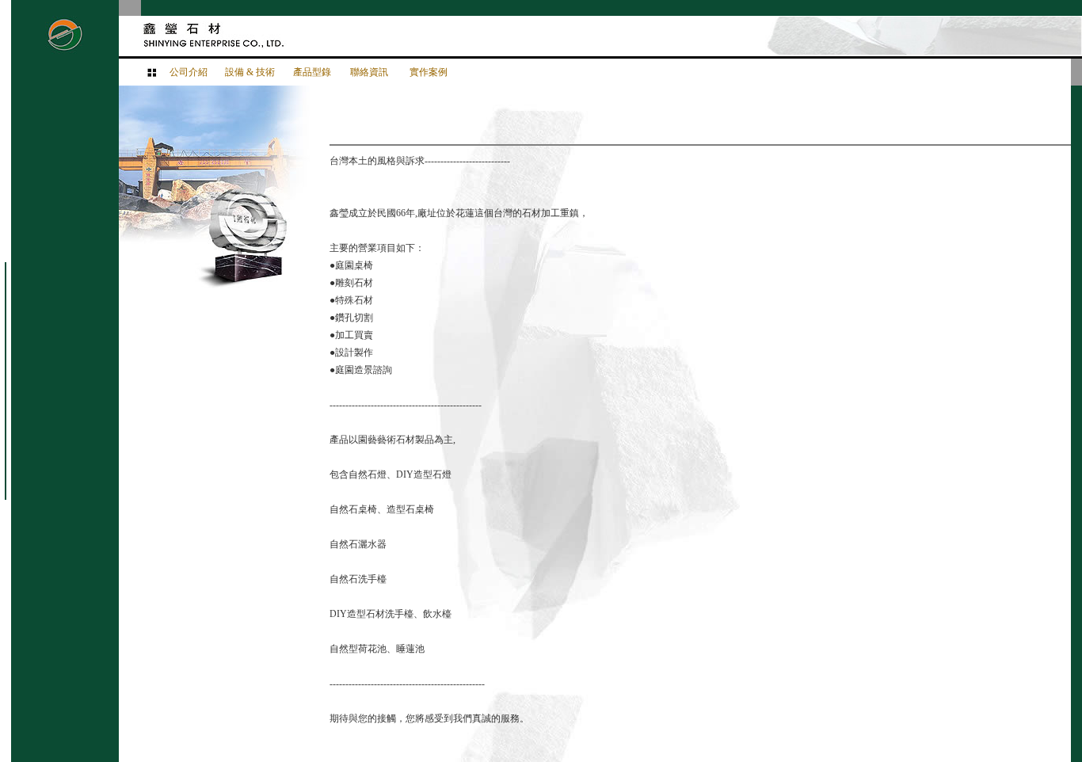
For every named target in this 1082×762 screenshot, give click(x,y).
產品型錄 (312, 72)
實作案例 (429, 72)
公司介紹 (189, 72)
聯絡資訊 (369, 72)
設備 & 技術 (250, 72)
